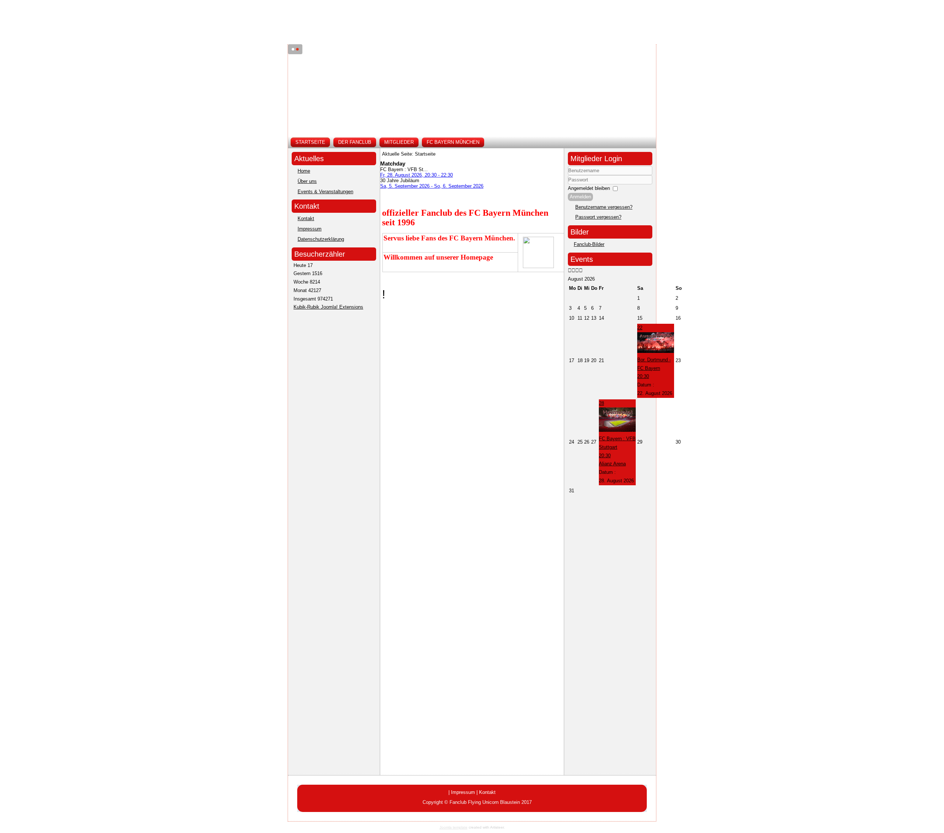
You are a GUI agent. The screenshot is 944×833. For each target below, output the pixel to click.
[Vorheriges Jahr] (570, 270)
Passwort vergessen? (598, 217)
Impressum (310, 229)
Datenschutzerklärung (321, 239)
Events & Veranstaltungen (325, 191)
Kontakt (306, 218)
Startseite (310, 142)
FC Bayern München (453, 142)
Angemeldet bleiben (589, 188)
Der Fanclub (354, 142)
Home (304, 171)
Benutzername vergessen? (603, 207)
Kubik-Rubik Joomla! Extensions (328, 307)
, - (416, 175)
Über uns (307, 181)
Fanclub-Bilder (589, 244)
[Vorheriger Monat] (573, 270)
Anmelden (580, 196)
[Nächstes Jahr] (577, 270)
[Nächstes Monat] (581, 270)
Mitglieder (399, 142)
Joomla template (454, 827)
